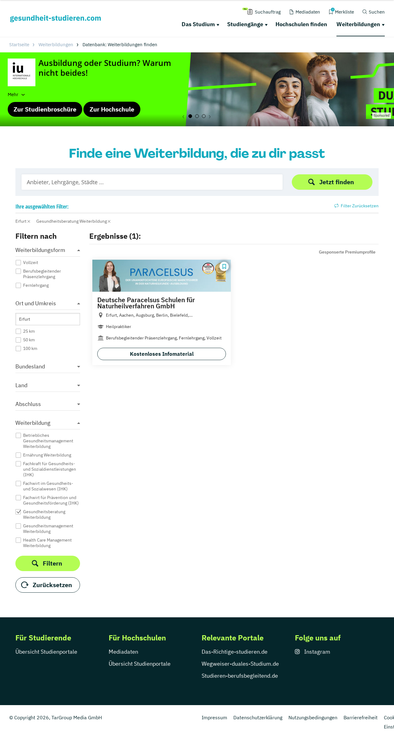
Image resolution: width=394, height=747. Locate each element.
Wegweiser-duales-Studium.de (240, 663)
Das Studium (198, 24)
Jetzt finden (336, 182)
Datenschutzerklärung (257, 717)
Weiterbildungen (358, 24)
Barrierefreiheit (361, 717)
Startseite (19, 44)
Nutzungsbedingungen (312, 717)
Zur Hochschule (112, 109)
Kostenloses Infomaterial (162, 354)
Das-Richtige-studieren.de (234, 651)
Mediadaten (123, 651)
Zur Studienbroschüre (45, 109)
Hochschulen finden (301, 24)
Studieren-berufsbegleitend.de (240, 675)
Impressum (214, 717)
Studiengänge (245, 24)
